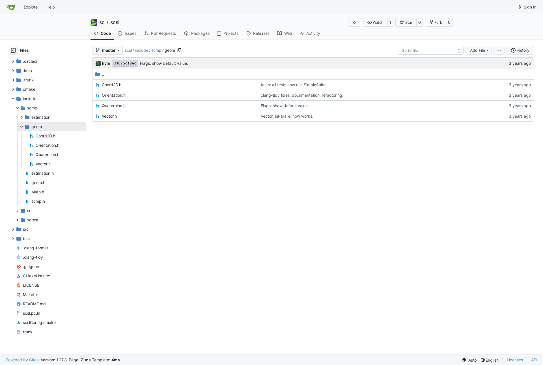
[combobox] (431, 50)
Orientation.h (114, 95)
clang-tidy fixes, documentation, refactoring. (302, 95)
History (522, 50)
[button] (375, 22)
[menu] (499, 50)
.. (103, 74)
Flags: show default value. (164, 63)
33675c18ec (125, 63)
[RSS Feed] (354, 22)
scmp (156, 50)
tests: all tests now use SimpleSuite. (294, 84)
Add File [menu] (477, 50)
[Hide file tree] (13, 50)
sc (102, 22)
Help (50, 7)
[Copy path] (179, 50)
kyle (106, 63)
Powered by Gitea (22, 359)
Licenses (515, 359)
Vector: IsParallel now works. (287, 116)
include (141, 50)
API (534, 359)
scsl (114, 22)
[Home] (11, 7)
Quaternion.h (114, 105)
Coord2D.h (111, 84)
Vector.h (109, 116)
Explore (31, 7)
